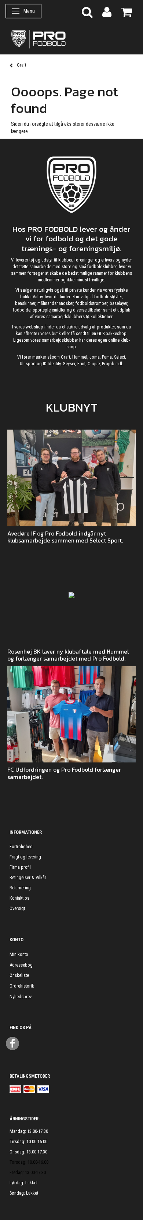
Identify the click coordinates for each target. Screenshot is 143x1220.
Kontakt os (19, 898)
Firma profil (20, 867)
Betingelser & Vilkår (28, 877)
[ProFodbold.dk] (71, 38)
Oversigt (17, 908)
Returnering (20, 887)
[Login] (107, 11)
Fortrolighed (21, 846)
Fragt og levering (25, 857)
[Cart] (126, 11)
